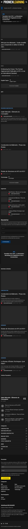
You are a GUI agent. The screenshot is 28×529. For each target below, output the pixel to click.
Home (2, 497)
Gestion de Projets (6, 430)
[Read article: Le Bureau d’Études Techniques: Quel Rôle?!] (4, 212)
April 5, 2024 (23, 206)
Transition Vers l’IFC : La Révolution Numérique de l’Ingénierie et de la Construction (12, 18)
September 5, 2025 (17, 116)
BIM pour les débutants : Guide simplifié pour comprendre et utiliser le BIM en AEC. (13, 45)
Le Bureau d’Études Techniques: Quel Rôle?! (14, 409)
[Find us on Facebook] (5, 523)
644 (11, 215)
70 (20, 21)
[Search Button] (26, 2)
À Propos (3, 499)
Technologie (11, 178)
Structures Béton (6, 441)
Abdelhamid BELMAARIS (7, 21)
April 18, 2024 (5, 149)
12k (24, 116)
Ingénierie (3, 325)
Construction (4, 290)
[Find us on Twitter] (3, 523)
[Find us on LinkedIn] (1, 523)
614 (10, 149)
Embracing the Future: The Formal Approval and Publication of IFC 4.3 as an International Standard (13, 71)
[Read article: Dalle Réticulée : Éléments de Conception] (14, 101)
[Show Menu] (1, 2)
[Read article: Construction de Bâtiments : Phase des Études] (14, 133)
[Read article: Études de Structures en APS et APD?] (14, 159)
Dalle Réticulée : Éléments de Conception (17, 192)
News (2, 444)
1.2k (12, 208)
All (10, 80)
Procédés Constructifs (7, 108)
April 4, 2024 (23, 214)
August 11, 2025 (16, 21)
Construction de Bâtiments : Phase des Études (14, 414)
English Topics (13, 81)
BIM (3, 14)
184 (18, 75)
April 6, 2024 (14, 75)
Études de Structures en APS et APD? (13, 171)
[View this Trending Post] (1, 116)
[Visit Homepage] (14, 2)
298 (19, 49)
